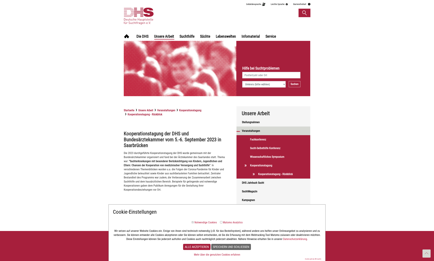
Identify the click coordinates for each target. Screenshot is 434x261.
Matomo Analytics (233, 222)
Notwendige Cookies (205, 222)
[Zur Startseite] (126, 36)
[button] (304, 13)
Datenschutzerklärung (295, 239)
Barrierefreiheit (299, 4)
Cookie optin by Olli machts (313, 259)
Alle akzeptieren (197, 247)
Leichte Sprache (277, 4)
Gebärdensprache (253, 4)
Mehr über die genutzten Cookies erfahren (217, 254)
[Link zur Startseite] (155, 12)
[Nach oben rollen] (426, 253)
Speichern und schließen (231, 247)
